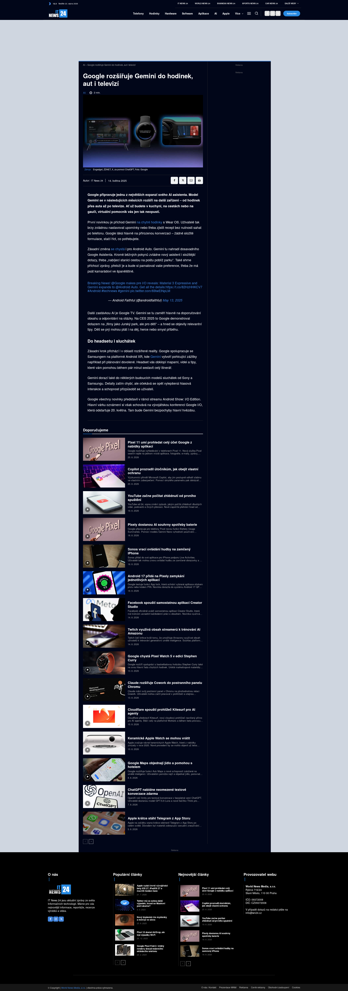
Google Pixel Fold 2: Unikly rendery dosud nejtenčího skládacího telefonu (150, 948)
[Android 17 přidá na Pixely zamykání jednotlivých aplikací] (104, 582)
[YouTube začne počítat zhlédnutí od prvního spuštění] (104, 502)
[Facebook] (267, 13)
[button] (256, 13)
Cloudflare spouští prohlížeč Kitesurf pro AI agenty (161, 711)
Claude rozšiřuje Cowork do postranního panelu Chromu (165, 684)
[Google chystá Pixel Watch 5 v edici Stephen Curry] (104, 662)
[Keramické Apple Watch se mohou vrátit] (104, 743)
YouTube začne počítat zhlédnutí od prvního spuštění (162, 497)
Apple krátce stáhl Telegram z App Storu (159, 818)
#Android (94, 290)
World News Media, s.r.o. (73, 987)
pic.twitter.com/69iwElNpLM (150, 290)
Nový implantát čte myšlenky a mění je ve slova (152, 918)
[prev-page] (85, 841)
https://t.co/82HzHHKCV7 (184, 286)
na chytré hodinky (149, 222)
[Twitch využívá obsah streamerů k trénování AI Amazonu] (104, 636)
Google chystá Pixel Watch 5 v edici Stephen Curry (162, 658)
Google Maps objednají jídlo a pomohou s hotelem (160, 765)
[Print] (199, 180)
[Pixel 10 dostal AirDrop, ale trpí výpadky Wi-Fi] (124, 935)
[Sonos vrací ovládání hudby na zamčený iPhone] (104, 556)
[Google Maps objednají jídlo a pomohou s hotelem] (104, 769)
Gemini (156, 356)
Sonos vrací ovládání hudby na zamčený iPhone (159, 551)
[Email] (191, 180)
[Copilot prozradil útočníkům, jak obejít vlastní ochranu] (104, 475)
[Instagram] (272, 13)
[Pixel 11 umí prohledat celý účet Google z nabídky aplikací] (104, 449)
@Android (123, 286)
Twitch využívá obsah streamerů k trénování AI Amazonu (164, 631)
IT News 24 (97, 180)
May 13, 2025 (172, 300)
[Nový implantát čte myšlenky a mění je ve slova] (124, 920)
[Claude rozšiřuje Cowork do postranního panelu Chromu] (104, 689)
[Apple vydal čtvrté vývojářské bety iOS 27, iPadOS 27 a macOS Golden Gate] (124, 889)
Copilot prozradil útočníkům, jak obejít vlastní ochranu (163, 471)
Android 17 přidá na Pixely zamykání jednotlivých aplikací (156, 578)
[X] (278, 13)
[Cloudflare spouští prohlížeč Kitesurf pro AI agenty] (104, 716)
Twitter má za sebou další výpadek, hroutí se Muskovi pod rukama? (151, 903)
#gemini (123, 290)
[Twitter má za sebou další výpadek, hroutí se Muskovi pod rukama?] (124, 905)
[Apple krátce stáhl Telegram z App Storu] (104, 823)
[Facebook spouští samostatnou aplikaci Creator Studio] (104, 609)
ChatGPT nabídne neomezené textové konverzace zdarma (157, 791)
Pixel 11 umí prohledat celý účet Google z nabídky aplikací (160, 444)
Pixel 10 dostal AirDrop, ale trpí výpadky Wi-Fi (151, 933)
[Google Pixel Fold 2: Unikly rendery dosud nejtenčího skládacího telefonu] (124, 950)
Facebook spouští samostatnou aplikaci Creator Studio (165, 604)
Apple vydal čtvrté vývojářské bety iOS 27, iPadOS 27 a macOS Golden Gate (152, 888)
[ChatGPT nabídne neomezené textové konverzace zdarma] (104, 796)
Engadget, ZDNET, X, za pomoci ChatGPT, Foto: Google (120, 169)
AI (84, 64)
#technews (109, 290)
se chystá (118, 248)
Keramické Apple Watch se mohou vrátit (159, 738)
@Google (118, 282)
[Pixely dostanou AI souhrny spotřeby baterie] (104, 529)
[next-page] (91, 841)
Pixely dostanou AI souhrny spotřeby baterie (162, 524)
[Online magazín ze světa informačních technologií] (54, 13)
